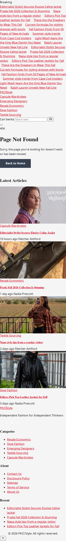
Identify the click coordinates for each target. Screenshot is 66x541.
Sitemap (12, 483)
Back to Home (15, 163)
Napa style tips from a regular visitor (21, 342)
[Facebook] (1, 422)
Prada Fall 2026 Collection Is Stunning (25, 11)
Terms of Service (18, 487)
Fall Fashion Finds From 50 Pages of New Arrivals (33, 74)
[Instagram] (17, 422)
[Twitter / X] (6, 422)
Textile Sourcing (10, 115)
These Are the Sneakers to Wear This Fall (28, 65)
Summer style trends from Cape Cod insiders (33, 79)
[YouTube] (12, 422)
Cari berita (7, 119)
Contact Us (14, 474)
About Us (13, 492)
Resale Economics (12, 106)
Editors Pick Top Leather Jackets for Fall (38, 61)
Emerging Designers (13, 101)
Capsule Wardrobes (13, 97)
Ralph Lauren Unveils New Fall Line (33, 88)
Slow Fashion (8, 110)
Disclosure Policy (18, 478)
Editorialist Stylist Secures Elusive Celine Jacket (30, 7)
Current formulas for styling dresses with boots (32, 70)
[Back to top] (3, 538)
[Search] (51, 119)
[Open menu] (1, 124)
